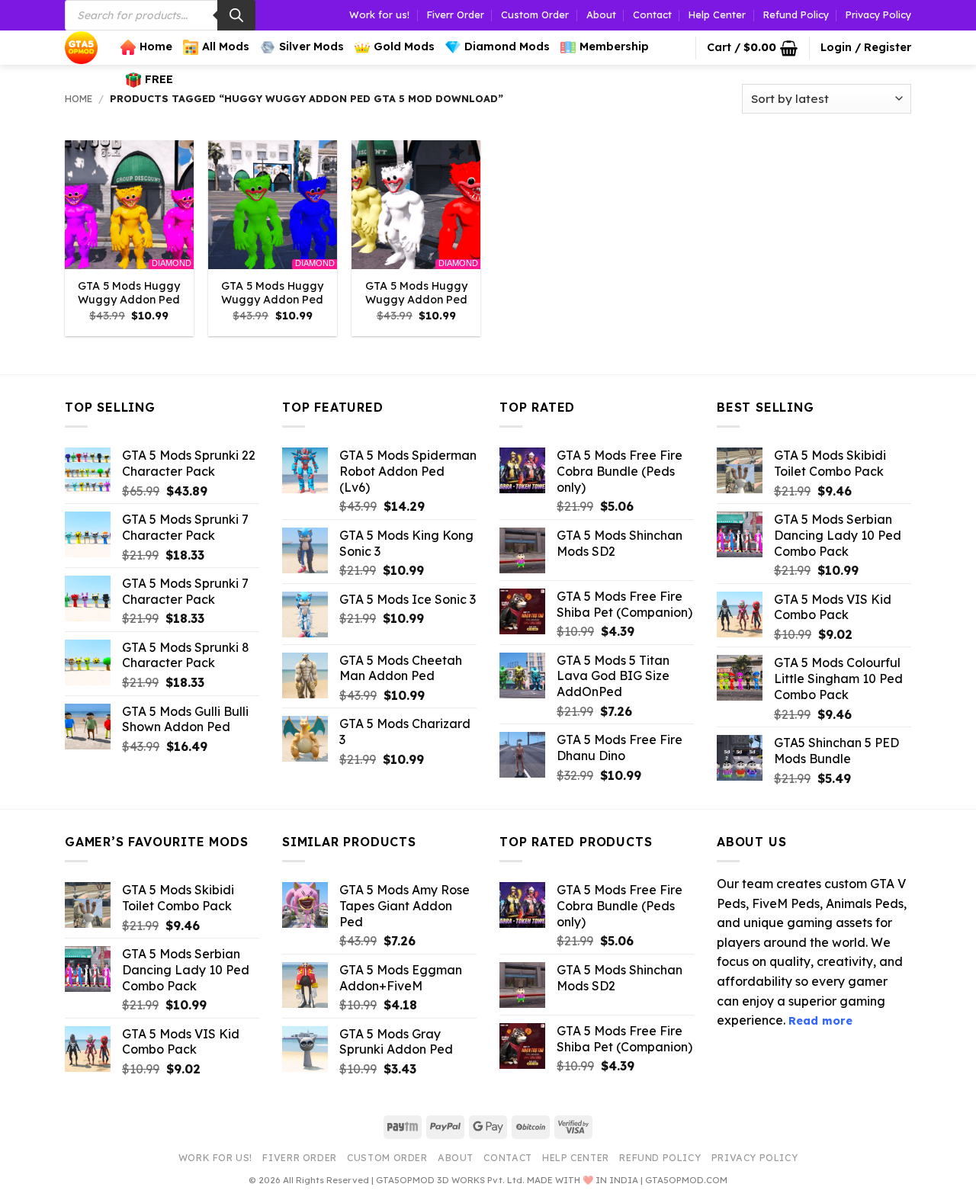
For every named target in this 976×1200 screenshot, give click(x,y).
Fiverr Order (455, 14)
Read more (820, 1021)
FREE (159, 79)
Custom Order (535, 14)
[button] (752, 48)
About (601, 14)
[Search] (236, 15)
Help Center (717, 14)
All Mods (225, 46)
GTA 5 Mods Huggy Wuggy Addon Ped (129, 293)
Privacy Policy (878, 14)
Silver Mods (311, 46)
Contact (652, 14)
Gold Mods (404, 46)
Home (156, 46)
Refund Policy (796, 14)
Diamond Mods (507, 46)
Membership (614, 46)
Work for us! (379, 14)
